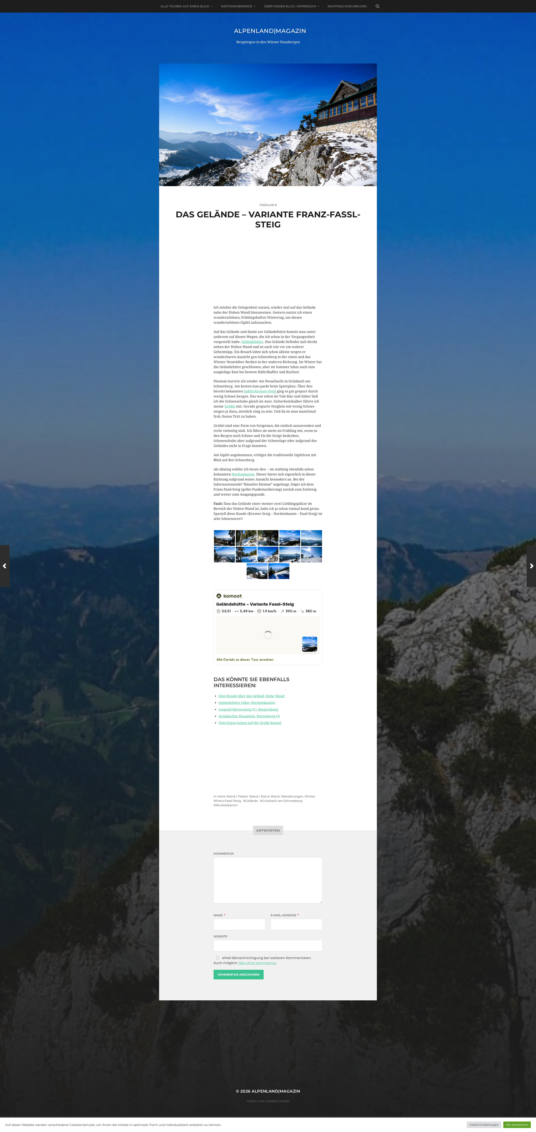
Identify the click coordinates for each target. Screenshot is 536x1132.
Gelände (251, 801)
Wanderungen (292, 796)
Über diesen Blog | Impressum (290, 6)
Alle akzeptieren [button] (517, 1124)
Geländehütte (252, 342)
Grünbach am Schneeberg (282, 801)
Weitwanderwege (237, 6)
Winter (310, 796)
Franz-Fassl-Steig (228, 801)
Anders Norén (277, 1101)
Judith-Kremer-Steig (260, 391)
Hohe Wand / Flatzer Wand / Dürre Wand (248, 796)
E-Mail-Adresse (285, 915)
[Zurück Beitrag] (4, 566)
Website (220, 936)
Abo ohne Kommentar (257, 963)
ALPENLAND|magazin (270, 30)
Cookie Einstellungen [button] (484, 1124)
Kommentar (224, 853)
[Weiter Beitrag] (531, 566)
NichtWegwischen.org (347, 6)
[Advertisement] (268, 275)
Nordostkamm (243, 474)
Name (219, 915)
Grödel (229, 406)
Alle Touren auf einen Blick (185, 6)
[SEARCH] (377, 6)
